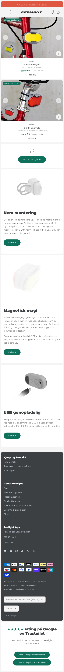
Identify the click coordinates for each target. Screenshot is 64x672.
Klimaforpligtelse (13, 492)
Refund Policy (23, 582)
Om (6, 488)
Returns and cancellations (17, 466)
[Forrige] (5, 4)
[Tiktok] (22, 551)
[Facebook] (5, 551)
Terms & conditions (28, 585)
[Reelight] (32, 12)
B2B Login (9, 470)
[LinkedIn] (34, 551)
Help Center (10, 462)
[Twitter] (28, 551)
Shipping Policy (39, 582)
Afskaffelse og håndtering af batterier (19, 589)
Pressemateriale (12, 496)
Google (43, 4)
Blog (6, 514)
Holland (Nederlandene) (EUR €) (22, 599)
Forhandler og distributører (18, 505)
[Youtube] (11, 551)
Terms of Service (10, 585)
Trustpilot (33, 4)
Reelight (13, 616)
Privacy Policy (9, 582)
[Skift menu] (5, 12)
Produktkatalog (12, 501)
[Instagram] (16, 551)
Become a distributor (15, 510)
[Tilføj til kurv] (58, 53)
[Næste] (59, 4)
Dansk (9, 608)
